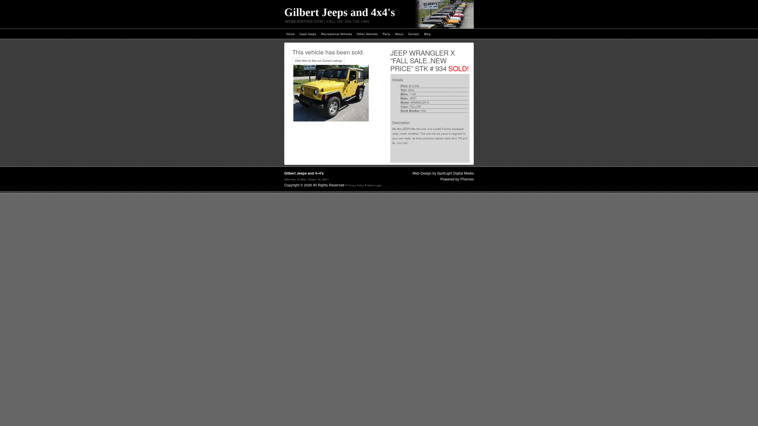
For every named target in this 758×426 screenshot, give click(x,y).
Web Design (422, 173)
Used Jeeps (307, 34)
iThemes (467, 179)
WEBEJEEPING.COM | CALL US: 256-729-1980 (327, 21)
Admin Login (374, 185)
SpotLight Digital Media (455, 173)
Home (290, 34)
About (399, 34)
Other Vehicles (367, 34)
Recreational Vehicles (336, 34)
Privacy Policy (355, 185)
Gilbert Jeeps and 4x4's (339, 12)
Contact (413, 34)
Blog (427, 34)
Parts (386, 34)
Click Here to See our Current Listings (318, 61)
